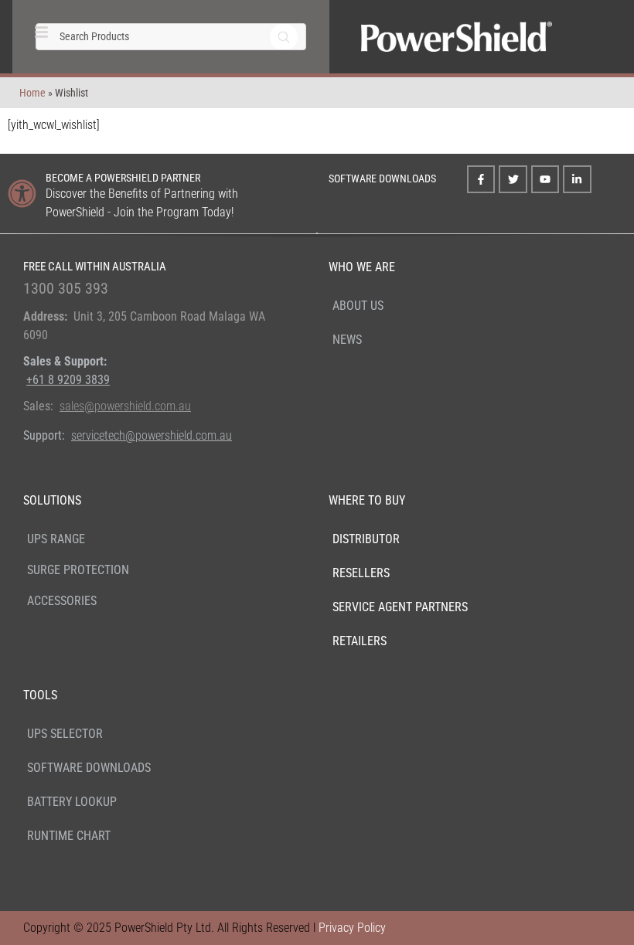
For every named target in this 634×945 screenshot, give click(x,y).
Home (32, 93)
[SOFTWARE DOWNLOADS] (308, 176)
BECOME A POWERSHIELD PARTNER (123, 178)
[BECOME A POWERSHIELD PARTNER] (22, 193)
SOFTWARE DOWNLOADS (382, 178)
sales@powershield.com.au (125, 406)
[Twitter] (513, 179)
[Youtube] (545, 179)
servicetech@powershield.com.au (151, 435)
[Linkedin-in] (577, 179)
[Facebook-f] (481, 179)
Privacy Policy (352, 927)
